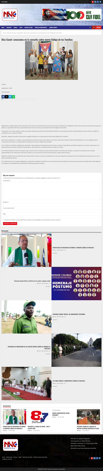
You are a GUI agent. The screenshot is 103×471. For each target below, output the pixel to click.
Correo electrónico (9, 208)
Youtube (98, 27)
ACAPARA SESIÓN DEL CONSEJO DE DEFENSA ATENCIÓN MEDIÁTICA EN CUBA (88, 427)
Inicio (3, 27)
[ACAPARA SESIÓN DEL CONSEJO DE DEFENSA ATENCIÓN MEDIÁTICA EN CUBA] (88, 416)
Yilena (55, 250)
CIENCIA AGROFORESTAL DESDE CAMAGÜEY (61, 414)
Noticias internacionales (41, 27)
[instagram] (95, 2)
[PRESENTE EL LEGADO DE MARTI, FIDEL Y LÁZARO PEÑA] (39, 416)
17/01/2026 (61, 316)
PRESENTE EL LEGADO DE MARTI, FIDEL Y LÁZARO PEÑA (39, 427)
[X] (90, 2)
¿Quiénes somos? (53, 27)
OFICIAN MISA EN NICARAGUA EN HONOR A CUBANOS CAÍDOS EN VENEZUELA (14, 427)
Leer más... (55, 253)
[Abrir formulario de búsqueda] (90, 27)
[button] (3, 96)
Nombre (6, 202)
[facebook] (98, 2)
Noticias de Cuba (29, 27)
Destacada (8, 27)
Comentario (7, 180)
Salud (20, 27)
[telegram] (100, 2)
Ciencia (15, 27)
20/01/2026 (61, 250)
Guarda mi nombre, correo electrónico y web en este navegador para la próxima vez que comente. (33, 220)
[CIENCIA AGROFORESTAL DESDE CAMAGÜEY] (63, 410)
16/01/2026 (45, 351)
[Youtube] (93, 2)
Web (4, 214)
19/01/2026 (45, 283)
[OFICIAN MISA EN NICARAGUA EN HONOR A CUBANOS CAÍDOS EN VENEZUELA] (14, 416)
